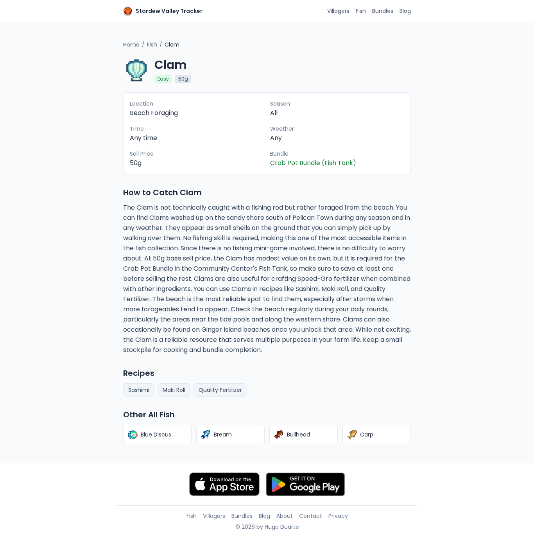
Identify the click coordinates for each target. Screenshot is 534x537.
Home (131, 44)
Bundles (382, 11)
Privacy (338, 516)
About (284, 516)
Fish (361, 11)
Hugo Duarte (282, 527)
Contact (310, 516)
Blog (405, 11)
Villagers (338, 11)
